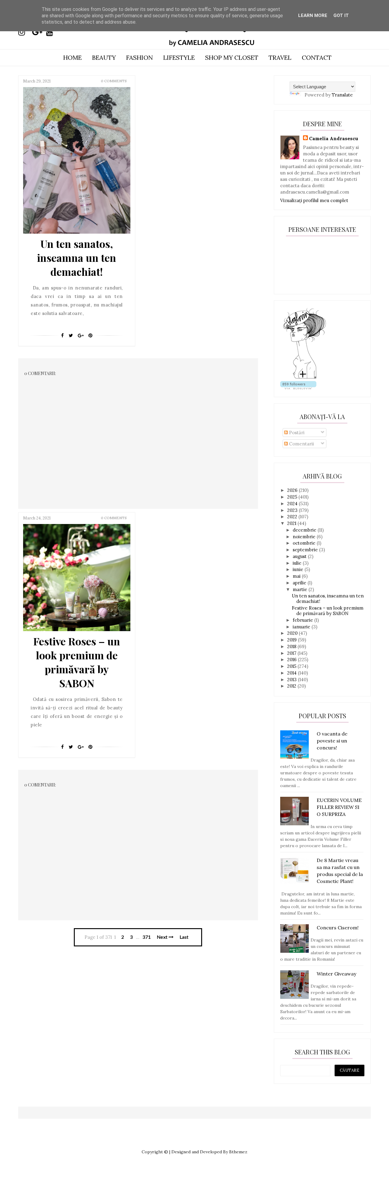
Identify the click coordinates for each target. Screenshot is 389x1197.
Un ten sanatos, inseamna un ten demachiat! (76, 258)
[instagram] (24, 32)
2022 (292, 516)
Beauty (104, 57)
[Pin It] (90, 335)
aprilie (300, 583)
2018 (292, 646)
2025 (292, 497)
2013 (292, 679)
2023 (293, 510)
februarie (303, 620)
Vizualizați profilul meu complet (314, 200)
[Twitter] (71, 335)
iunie (299, 569)
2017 (292, 653)
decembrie (305, 530)
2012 (292, 686)
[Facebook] (62, 335)
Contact (317, 57)
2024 (293, 503)
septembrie (306, 550)
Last (184, 937)
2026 (293, 490)
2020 (293, 633)
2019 (292, 640)
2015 (292, 666)
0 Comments (114, 81)
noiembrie (305, 536)
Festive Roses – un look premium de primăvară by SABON (76, 662)
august (300, 556)
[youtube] (52, 32)
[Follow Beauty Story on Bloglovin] (304, 378)
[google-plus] (38, 32)
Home (72, 57)
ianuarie (302, 627)
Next (163, 937)
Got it (341, 15)
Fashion (139, 57)
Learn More (312, 15)
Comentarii (301, 444)
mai (297, 576)
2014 (292, 673)
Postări (296, 432)
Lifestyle (179, 57)
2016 (292, 659)
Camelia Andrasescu (333, 138)
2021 (292, 523)
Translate (342, 95)
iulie (298, 563)
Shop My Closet (231, 57)
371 (147, 937)
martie (300, 589)
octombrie (305, 543)
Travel (280, 57)
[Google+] (81, 335)
